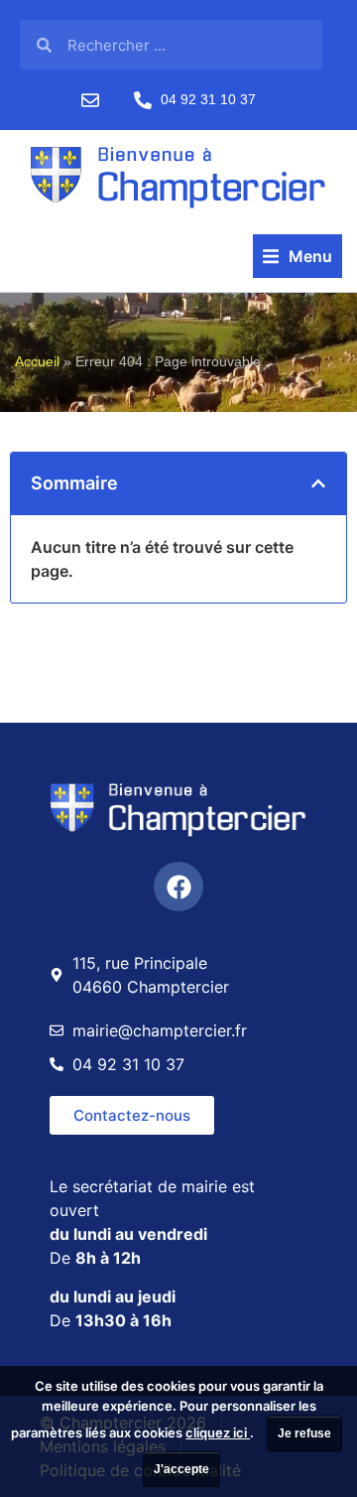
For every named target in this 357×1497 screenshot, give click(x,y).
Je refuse (304, 1433)
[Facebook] (178, 886)
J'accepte (181, 1469)
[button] (297, 256)
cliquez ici (217, 1432)
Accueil (37, 361)
